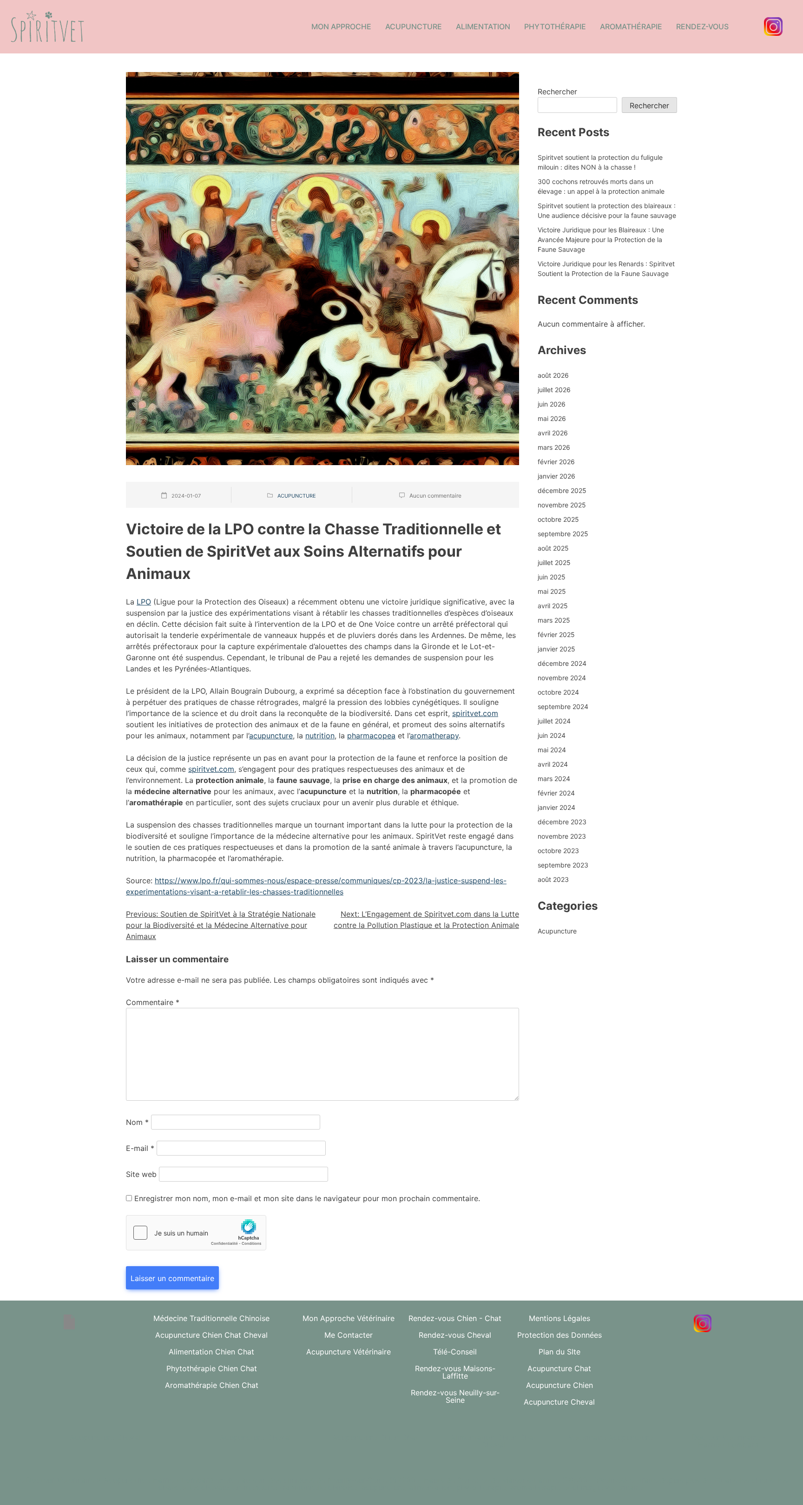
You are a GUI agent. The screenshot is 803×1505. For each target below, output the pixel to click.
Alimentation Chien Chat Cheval (493, 1441)
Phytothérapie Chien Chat (211, 1368)
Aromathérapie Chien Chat (211, 1385)
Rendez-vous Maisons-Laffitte (455, 1372)
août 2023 (553, 879)
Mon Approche (341, 26)
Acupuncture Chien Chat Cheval (211, 1335)
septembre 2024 (563, 706)
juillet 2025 (554, 562)
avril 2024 (553, 764)
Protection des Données (559, 1335)
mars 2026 (554, 447)
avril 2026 (553, 433)
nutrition (320, 735)
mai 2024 (552, 750)
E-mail (140, 1148)
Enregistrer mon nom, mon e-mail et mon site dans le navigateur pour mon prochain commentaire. (307, 1198)
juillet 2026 (554, 390)
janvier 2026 (556, 476)
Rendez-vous (702, 26)
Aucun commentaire (435, 495)
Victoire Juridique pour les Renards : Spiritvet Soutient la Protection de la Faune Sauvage (606, 268)
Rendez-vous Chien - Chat (454, 1318)
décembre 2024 (562, 663)
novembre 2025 (562, 505)
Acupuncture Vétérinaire (348, 1351)
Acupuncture (413, 26)
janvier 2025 (556, 649)
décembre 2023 (562, 822)
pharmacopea (371, 735)
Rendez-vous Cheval (455, 1335)
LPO (144, 601)
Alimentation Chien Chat (211, 1351)
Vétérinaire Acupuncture (610, 1437)
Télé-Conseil (455, 1351)
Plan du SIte (559, 1351)
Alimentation (483, 26)
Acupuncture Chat (559, 1368)
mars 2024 (554, 778)
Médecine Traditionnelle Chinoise (211, 1318)
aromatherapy (434, 735)
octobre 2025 (558, 519)
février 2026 (556, 462)
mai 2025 (552, 591)
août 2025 (553, 548)
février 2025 (556, 634)
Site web (141, 1174)
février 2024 (556, 793)
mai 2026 (552, 418)
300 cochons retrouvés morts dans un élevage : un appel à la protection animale (601, 186)
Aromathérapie (631, 26)
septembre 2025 (563, 534)
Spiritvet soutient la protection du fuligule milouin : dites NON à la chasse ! (600, 162)
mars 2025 (554, 620)
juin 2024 (552, 735)
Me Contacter (348, 1335)
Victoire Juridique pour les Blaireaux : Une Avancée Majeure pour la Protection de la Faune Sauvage (601, 239)
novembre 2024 (562, 678)
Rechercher (557, 91)
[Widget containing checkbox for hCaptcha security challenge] (196, 1232)
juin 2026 (552, 404)
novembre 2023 (562, 836)
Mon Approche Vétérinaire (349, 1318)
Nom (137, 1122)
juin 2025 (552, 577)
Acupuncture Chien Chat (375, 1437)
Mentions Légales (559, 1318)
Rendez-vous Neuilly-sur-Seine (455, 1396)
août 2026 (553, 375)
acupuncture (271, 735)
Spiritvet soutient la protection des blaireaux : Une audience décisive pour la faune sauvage (607, 210)
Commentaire (152, 1002)
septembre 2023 (563, 865)
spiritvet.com (475, 713)
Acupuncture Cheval (559, 1401)
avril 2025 (553, 606)
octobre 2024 (558, 692)
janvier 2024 (556, 807)
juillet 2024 (554, 721)
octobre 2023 (558, 850)
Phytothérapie (555, 26)
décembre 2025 (562, 490)
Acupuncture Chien (559, 1385)
